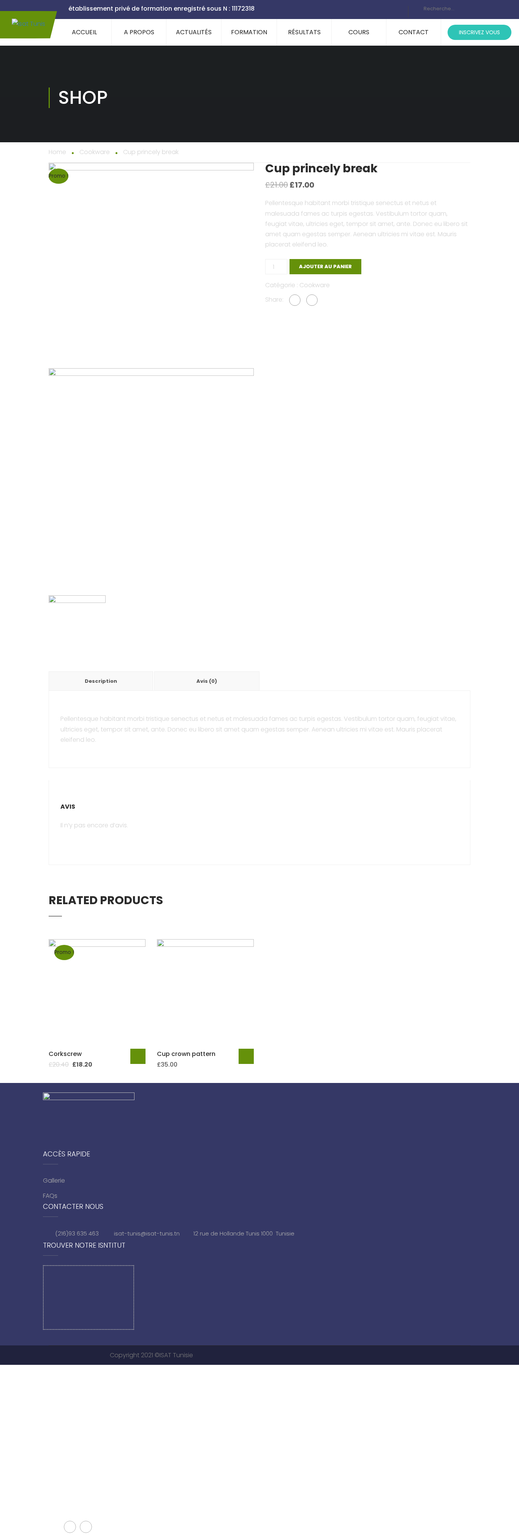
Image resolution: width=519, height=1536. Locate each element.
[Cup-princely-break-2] (151, 470)
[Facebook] (295, 300)
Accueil (84, 32)
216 (62, 1233)
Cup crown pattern (186, 1053)
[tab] (101, 680)
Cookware (94, 152)
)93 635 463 (83, 1233)
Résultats (304, 32)
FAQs (50, 1195)
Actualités (194, 32)
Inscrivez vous (479, 32)
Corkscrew (65, 1053)
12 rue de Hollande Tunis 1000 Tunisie (243, 1233)
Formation (249, 32)
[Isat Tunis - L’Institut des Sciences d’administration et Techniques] (28, 24)
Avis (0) (206, 681)
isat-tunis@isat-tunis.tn (147, 1233)
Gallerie (54, 1180)
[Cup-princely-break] (151, 265)
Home (57, 152)
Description (101, 681)
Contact (414, 32)
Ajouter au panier (325, 266)
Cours (358, 32)
